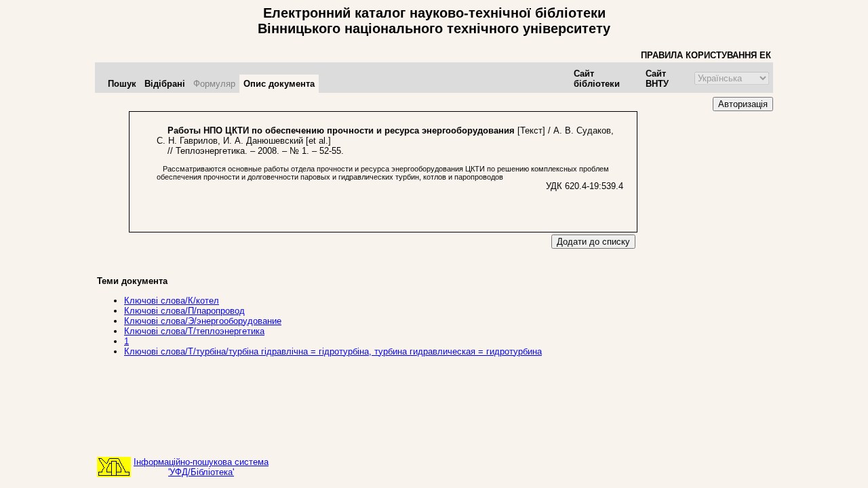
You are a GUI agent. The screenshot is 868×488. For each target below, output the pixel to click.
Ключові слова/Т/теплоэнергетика (194, 331)
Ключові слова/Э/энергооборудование (202, 321)
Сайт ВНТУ (657, 78)
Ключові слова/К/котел (171, 301)
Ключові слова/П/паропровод (184, 311)
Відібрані (164, 84)
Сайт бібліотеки (597, 78)
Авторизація (743, 104)
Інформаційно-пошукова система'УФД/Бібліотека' (201, 467)
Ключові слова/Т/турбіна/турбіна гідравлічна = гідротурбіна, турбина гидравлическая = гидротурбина (333, 351)
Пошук (122, 84)
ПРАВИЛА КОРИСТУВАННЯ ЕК (706, 55)
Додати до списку (593, 242)
